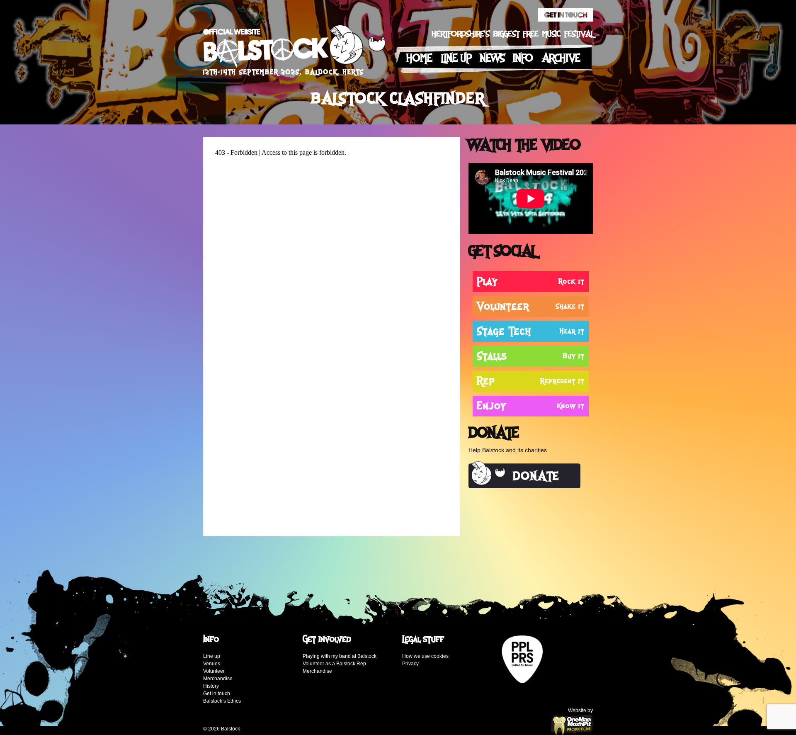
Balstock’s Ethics (222, 701)
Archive (561, 58)
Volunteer (214, 671)
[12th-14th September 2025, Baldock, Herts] (294, 48)
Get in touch (216, 693)
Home (419, 58)
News (492, 58)
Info (523, 58)
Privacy (410, 664)
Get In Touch (565, 15)
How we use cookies (425, 656)
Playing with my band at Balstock (339, 656)
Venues (211, 664)
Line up (456, 58)
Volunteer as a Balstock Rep (334, 664)
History (211, 686)
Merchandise (218, 678)
